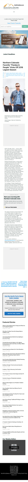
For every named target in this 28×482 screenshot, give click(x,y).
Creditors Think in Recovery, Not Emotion (12, 369)
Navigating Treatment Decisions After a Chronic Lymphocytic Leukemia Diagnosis (13, 411)
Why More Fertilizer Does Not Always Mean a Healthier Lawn (13, 332)
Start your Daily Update (11, 207)
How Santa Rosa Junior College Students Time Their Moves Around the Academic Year (13, 417)
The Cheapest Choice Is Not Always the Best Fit (13, 373)
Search (24, 26)
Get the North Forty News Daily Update (14, 297)
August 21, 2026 (14, 469)
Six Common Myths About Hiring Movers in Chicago (12, 427)
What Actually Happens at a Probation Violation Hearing (13, 383)
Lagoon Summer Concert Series (13, 73)
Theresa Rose (3, 75)
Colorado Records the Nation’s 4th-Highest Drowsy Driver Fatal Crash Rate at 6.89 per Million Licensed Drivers (14, 344)
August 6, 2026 (14, 472)
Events (13, 23)
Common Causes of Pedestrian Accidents (12, 378)
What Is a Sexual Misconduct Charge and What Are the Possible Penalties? (14, 326)
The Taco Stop (13, 74)
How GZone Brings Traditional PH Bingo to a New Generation (13, 400)
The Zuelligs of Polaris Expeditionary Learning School (14, 75)
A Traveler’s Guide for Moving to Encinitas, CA (13, 422)
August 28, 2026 (14, 467)
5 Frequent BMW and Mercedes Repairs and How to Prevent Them (14, 432)
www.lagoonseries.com (10, 240)
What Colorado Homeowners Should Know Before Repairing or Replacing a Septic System (14, 354)
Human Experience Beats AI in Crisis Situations (13, 349)
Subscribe (18, 23)
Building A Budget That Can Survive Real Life (12, 365)
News (8, 23)
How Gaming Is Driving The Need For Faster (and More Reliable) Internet (13, 394)
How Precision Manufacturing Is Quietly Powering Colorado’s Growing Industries (13, 360)
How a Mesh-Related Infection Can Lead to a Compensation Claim (12, 405)
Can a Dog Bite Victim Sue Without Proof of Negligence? (12, 389)
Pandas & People (18, 73)
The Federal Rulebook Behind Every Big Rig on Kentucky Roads (13, 337)
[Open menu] (14, 12)
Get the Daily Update (14, 313)
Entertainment (24, 75)
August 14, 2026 (14, 470)
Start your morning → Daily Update (11, 7)
